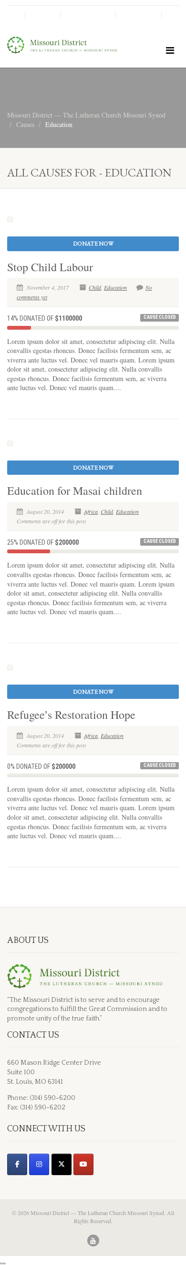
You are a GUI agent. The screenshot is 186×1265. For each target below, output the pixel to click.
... (3, 1260)
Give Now (138, 15)
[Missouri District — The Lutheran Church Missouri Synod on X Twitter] (62, 1164)
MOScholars (88, 15)
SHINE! (43, 15)
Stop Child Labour (50, 267)
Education (115, 287)
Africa (91, 511)
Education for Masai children (74, 490)
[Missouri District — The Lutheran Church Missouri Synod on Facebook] (17, 1164)
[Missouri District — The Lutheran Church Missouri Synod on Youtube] (83, 1164)
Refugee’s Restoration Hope (71, 714)
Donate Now (93, 243)
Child (95, 287)
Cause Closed (160, 317)
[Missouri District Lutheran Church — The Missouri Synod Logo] (62, 45)
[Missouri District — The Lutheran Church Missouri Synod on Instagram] (39, 1164)
